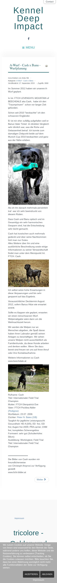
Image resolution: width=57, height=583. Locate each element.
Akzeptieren (31, 574)
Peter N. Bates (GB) (27, 417)
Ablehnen (47, 574)
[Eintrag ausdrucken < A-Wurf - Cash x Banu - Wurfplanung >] (46, 66)
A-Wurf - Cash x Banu (24, 81)
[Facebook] (28, 38)
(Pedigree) (13, 411)
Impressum (19, 518)
